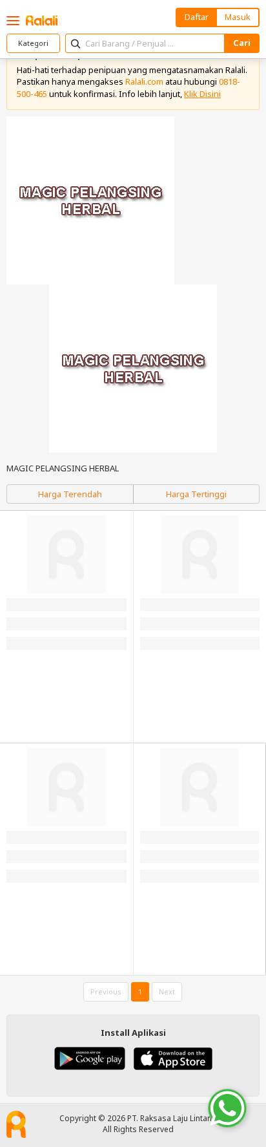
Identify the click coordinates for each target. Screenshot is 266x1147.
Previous (105, 991)
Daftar (197, 17)
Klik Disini (202, 94)
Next (167, 991)
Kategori (33, 43)
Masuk (238, 17)
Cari (242, 42)
